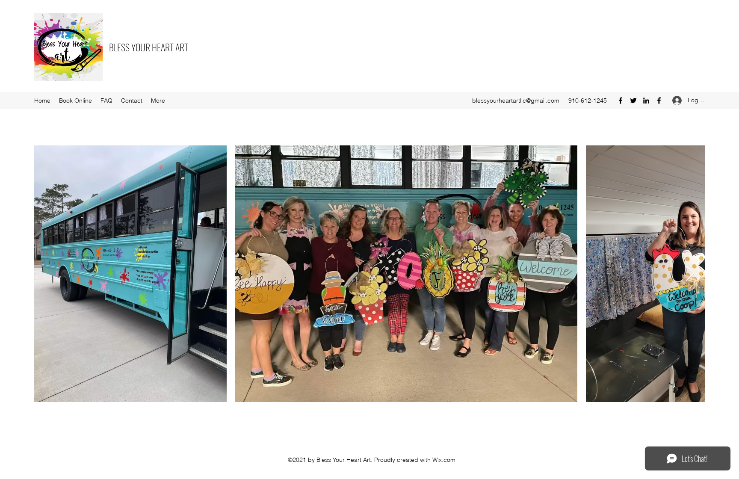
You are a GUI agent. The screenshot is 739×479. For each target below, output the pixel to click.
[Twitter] (633, 100)
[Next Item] (690, 274)
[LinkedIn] (646, 100)
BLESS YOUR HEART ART (148, 47)
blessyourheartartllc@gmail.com (515, 100)
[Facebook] (620, 100)
